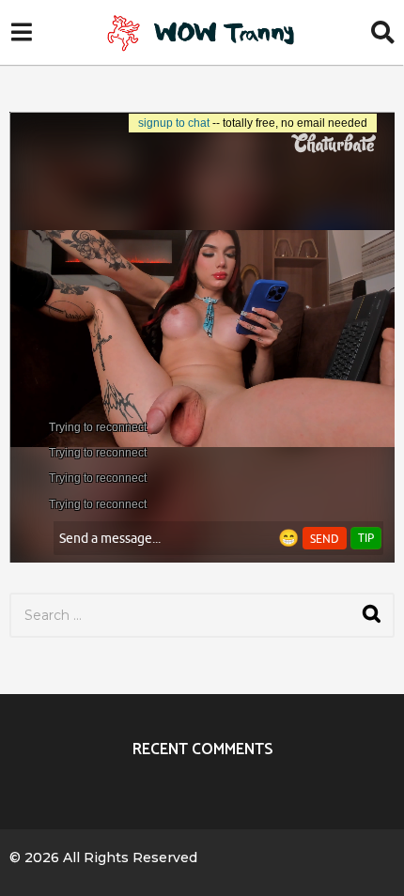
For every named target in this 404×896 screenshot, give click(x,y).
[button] (21, 33)
